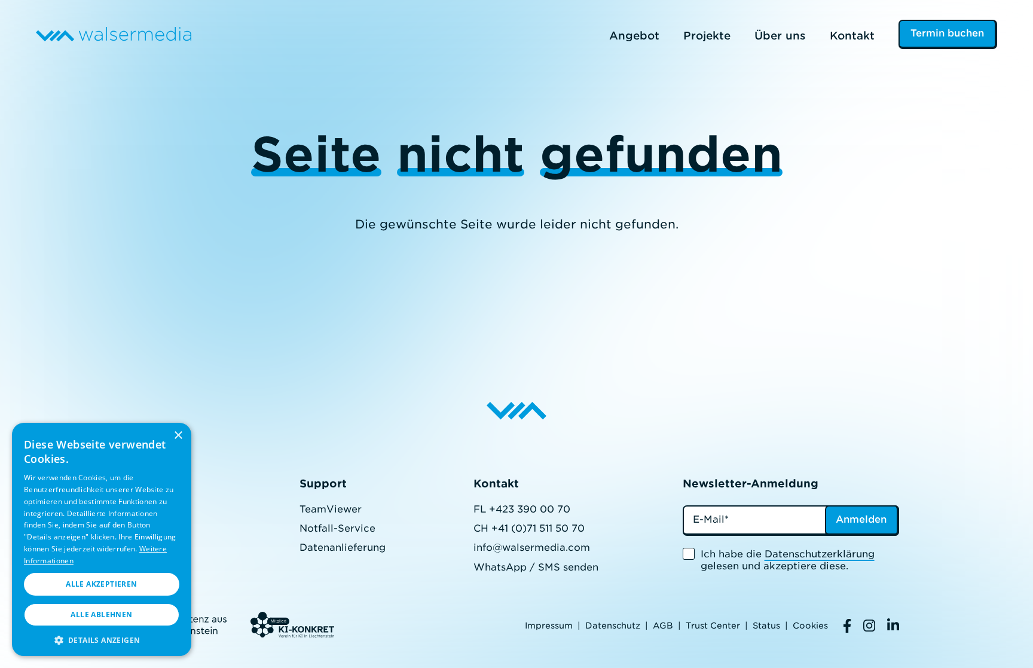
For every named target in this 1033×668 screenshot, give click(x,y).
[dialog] (101, 539)
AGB (663, 625)
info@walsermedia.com (531, 547)
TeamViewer (330, 509)
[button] (101, 639)
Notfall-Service (337, 528)
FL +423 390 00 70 (521, 509)
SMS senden (568, 567)
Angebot (634, 35)
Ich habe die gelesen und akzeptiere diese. (788, 560)
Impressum (549, 625)
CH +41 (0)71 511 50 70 (529, 528)
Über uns (780, 35)
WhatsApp (500, 567)
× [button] (177, 435)
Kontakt (852, 35)
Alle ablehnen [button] (101, 614)
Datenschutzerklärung (820, 554)
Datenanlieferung (342, 547)
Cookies (810, 625)
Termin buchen (947, 33)
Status (766, 625)
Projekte (707, 35)
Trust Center (713, 625)
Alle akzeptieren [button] (101, 584)
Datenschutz (612, 625)
